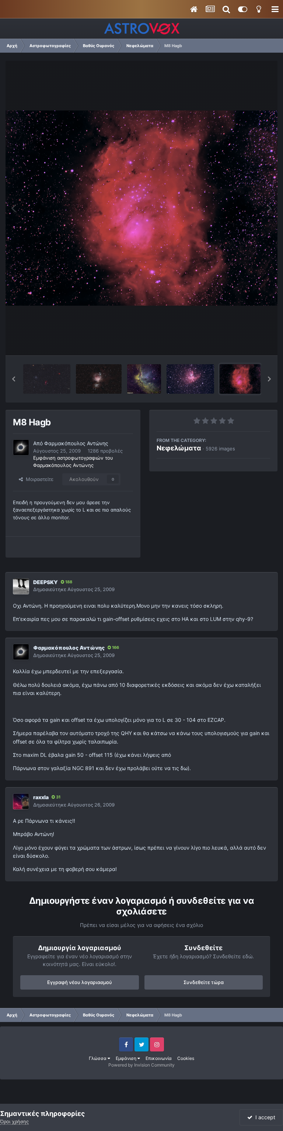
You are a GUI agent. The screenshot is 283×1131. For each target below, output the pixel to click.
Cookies (185, 1058)
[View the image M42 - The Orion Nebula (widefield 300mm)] (99, 379)
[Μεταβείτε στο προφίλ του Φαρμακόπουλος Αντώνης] (21, 447)
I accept (263, 1117)
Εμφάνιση (126, 1058)
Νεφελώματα (179, 448)
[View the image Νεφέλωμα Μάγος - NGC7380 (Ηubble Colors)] (144, 379)
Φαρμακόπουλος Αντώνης (76, 443)
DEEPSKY (45, 582)
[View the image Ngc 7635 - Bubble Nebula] (46, 379)
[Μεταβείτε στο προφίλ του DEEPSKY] (21, 586)
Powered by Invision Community (141, 1065)
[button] (14, 379)
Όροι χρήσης (14, 1121)
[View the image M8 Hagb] (240, 379)
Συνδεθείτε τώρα (204, 982)
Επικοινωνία (159, 1058)
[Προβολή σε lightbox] (141, 208)
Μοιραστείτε (38, 479)
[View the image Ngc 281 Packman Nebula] (190, 379)
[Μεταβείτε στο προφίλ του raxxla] (21, 801)
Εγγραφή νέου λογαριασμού (79, 982)
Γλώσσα (98, 1058)
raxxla (41, 797)
